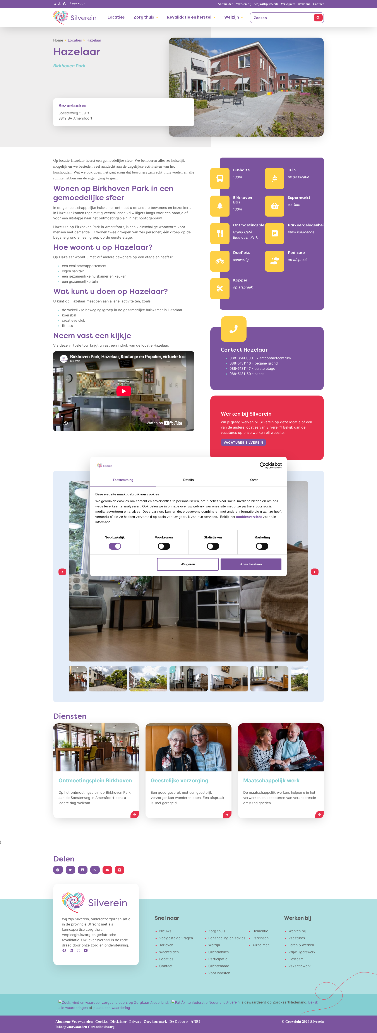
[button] (55, 4)
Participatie (217, 959)
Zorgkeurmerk (155, 1021)
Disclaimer (118, 1021)
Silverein (233, 1002)
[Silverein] (74, 18)
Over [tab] (254, 480)
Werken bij (244, 4)
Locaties (116, 17)
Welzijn (231, 17)
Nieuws (165, 931)
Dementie (260, 931)
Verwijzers (288, 4)
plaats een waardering (111, 1007)
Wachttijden (169, 952)
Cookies (101, 1021)
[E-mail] (107, 870)
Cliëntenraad (218, 966)
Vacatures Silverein (243, 442)
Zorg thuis (144, 17)
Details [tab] (188, 480)
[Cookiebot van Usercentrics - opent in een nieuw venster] (263, 465)
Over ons (304, 4)
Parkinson (260, 938)
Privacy (135, 1021)
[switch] (164, 546)
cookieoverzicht (249, 517)
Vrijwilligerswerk (266, 4)
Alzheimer (260, 945)
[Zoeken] (318, 17)
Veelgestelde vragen (176, 938)
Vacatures (296, 938)
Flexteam (295, 959)
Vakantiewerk (299, 966)
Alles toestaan (251, 564)
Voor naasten (219, 973)
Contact (318, 4)
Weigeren (188, 564)
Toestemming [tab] (123, 480)
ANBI (195, 1021)
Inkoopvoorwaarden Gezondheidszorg (85, 1027)
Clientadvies (218, 952)
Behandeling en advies (226, 938)
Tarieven (166, 945)
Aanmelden (225, 4)
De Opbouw (179, 1021)
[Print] (120, 870)
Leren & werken (301, 945)
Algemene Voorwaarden (74, 1021)
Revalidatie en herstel (189, 17)
